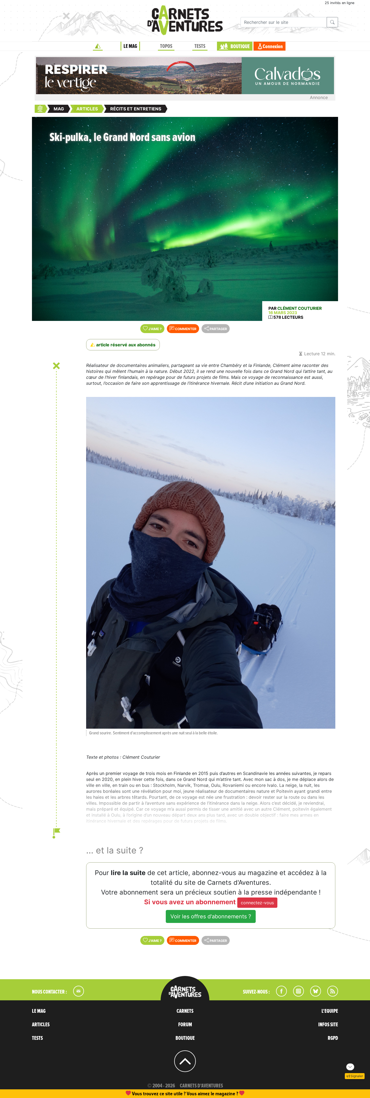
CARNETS (185, 1011)
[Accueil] (98, 46)
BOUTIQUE (240, 46)
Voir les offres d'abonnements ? (210, 916)
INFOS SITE (328, 1024)
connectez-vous (257, 902)
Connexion (273, 46)
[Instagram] (296, 995)
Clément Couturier (299, 308)
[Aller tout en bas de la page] (350, 1067)
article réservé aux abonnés (125, 344)
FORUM (185, 1024)
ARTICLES (41, 1024)
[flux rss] (330, 995)
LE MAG (130, 46)
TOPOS (166, 46)
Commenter (185, 329)
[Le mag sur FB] (279, 995)
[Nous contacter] (76, 995)
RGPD (333, 1038)
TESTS (199, 46)
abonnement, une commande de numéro (143, 1093)
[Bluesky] (313, 995)
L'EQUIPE (330, 1011)
